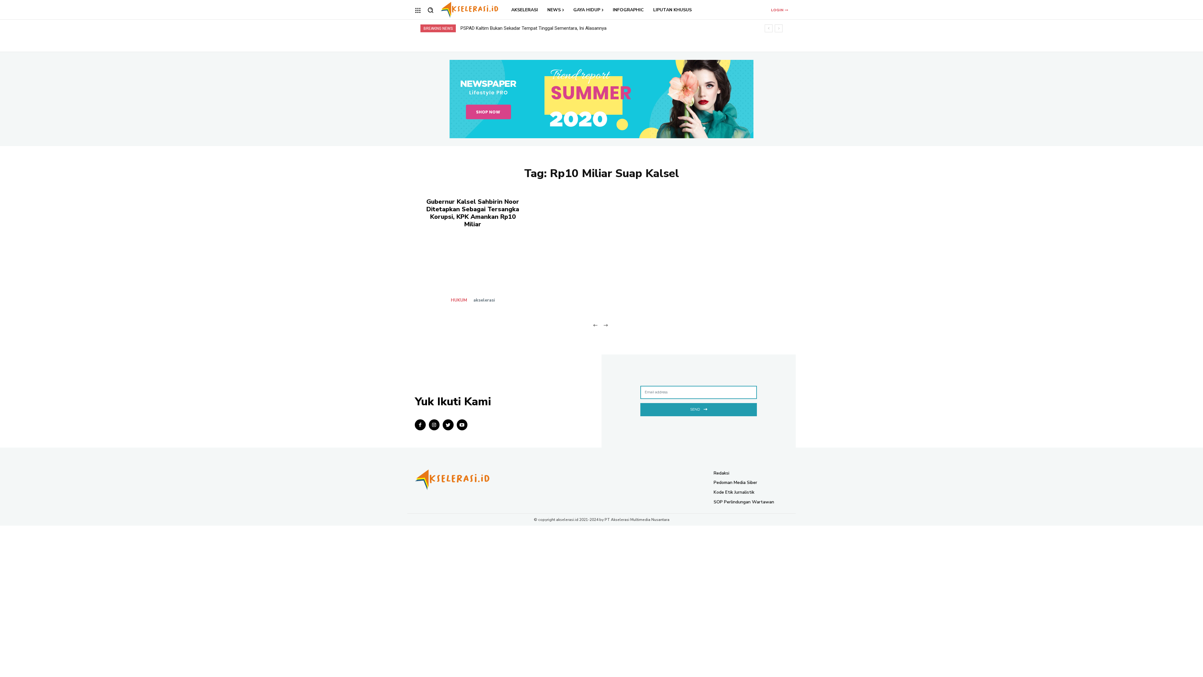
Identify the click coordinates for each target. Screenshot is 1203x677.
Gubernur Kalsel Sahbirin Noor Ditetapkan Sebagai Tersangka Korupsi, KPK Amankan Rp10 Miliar (472, 212)
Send (695, 409)
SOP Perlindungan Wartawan (744, 502)
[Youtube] (462, 424)
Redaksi (721, 473)
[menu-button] (418, 10)
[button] (430, 10)
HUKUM (459, 300)
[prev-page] (595, 325)
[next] (779, 28)
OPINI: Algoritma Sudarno (492, 28)
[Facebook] (420, 424)
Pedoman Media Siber (735, 482)
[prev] (769, 28)
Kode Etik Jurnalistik (734, 492)
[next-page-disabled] (605, 325)
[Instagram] (434, 424)
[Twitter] (448, 424)
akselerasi (484, 300)
